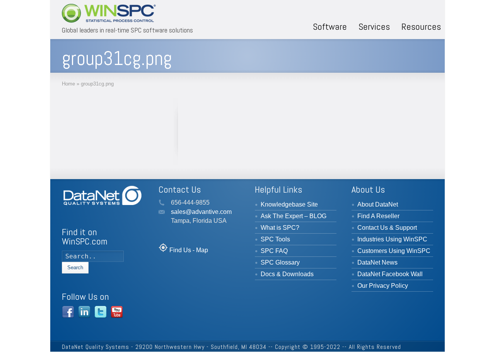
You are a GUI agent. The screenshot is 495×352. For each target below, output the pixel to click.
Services (374, 26)
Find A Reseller (378, 216)
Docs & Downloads (287, 274)
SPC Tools (275, 239)
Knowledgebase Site (289, 204)
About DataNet (377, 204)
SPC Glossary (280, 262)
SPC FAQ (274, 251)
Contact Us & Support (387, 227)
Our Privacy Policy (382, 285)
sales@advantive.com (201, 211)
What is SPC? (280, 227)
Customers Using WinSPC (393, 251)
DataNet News (377, 262)
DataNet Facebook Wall (390, 274)
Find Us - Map (188, 250)
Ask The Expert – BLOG (293, 216)
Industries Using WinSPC (392, 239)
